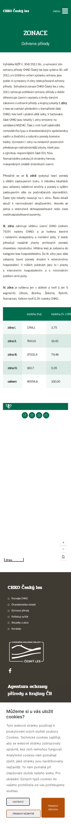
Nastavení (18, 801)
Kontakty (16, 628)
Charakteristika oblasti (23, 604)
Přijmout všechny (53, 808)
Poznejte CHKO (19, 598)
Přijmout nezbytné (23, 813)
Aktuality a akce (19, 622)
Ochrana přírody (20, 610)
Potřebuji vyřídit (19, 616)
